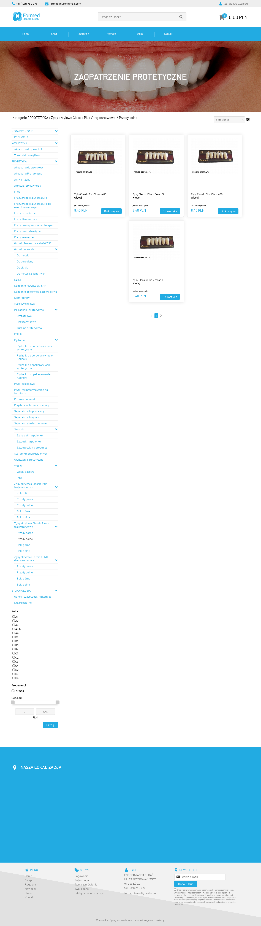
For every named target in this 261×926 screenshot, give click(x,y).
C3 (16, 661)
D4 (17, 678)
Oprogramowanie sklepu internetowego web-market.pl (137, 920)
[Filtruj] (248, 119)
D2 (17, 669)
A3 (16, 624)
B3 (16, 645)
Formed (19, 690)
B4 (17, 649)
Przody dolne (128, 118)
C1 (16, 653)
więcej (78, 197)
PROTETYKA (39, 118)
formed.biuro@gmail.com (140, 893)
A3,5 (18, 628)
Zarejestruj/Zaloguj (236, 3)
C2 (17, 657)
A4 (17, 633)
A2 (17, 620)
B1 (16, 637)
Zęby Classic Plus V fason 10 (206, 194)
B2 (17, 641)
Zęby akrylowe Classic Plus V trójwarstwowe (83, 118)
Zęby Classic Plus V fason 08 (149, 194)
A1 (16, 616)
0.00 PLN (238, 17)
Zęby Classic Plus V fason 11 (148, 279)
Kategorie (19, 118)
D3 (16, 673)
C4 (17, 665)
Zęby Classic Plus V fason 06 (90, 194)
